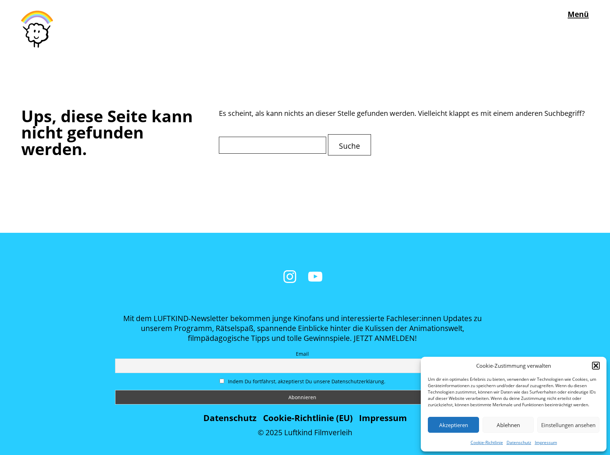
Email (302, 353)
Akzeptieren (453, 425)
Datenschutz (519, 442)
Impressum (546, 442)
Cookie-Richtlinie (487, 442)
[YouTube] (315, 276)
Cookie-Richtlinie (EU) (308, 418)
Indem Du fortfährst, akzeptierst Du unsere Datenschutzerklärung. (306, 381)
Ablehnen (508, 425)
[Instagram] (289, 276)
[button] (595, 365)
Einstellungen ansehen (568, 425)
